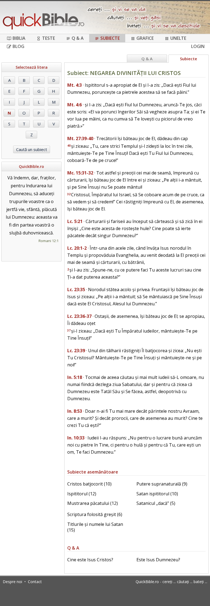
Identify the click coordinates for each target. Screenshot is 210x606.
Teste (48, 38)
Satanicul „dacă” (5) (155, 503)
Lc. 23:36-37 (79, 316)
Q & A (78, 38)
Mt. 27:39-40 (80, 138)
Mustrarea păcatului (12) (92, 503)
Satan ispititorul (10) (157, 494)
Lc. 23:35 (76, 290)
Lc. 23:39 (76, 351)
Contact (35, 581)
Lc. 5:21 (75, 221)
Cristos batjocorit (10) (89, 484)
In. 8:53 (74, 411)
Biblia (19, 38)
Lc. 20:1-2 (77, 248)
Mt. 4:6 (74, 105)
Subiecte (110, 38)
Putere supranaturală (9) (161, 484)
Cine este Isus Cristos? (90, 560)
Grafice (145, 38)
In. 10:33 (75, 438)
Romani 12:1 (49, 240)
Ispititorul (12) (81, 494)
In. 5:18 (74, 377)
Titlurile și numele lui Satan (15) (95, 527)
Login (198, 46)
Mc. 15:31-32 (80, 173)
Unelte (178, 38)
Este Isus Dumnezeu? (158, 560)
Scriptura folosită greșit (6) (94, 514)
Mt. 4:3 (74, 85)
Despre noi (12, 581)
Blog (18, 46)
